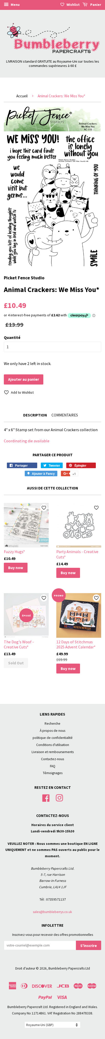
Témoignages (52, 773)
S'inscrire (88, 945)
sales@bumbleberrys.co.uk (52, 912)
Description (35, 415)
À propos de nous (52, 730)
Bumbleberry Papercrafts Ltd (69, 968)
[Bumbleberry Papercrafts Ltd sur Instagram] (59, 797)
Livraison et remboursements (53, 752)
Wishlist (73, 4)
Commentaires (64, 415)
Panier (95, 4)
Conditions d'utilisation (52, 745)
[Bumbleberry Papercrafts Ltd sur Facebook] (46, 797)
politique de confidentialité (53, 738)
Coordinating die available (26, 440)
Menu (15, 4)
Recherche (52, 723)
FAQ (52, 766)
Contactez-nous (52, 759)
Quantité (12, 337)
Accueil (22, 96)
